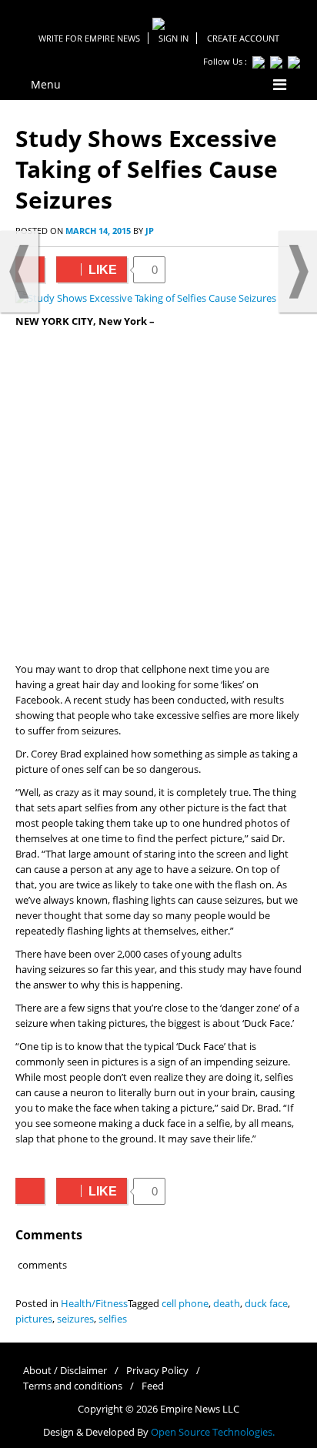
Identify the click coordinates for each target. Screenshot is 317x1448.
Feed (153, 1386)
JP (149, 230)
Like (86, 269)
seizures (75, 1319)
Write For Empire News (89, 38)
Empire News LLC (199, 1409)
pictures (33, 1319)
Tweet (30, 1191)
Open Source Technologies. (213, 1432)
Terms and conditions (72, 1386)
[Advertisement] (158, 495)
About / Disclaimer (65, 1370)
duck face (266, 1303)
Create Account (243, 38)
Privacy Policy (157, 1370)
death (226, 1303)
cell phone (185, 1303)
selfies (112, 1319)
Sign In (173, 38)
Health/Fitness (94, 1303)
